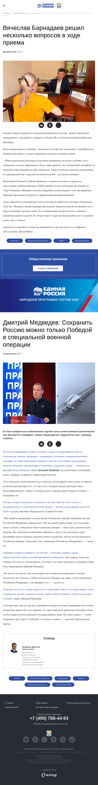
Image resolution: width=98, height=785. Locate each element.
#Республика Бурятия (39, 678)
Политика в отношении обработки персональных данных (49, 760)
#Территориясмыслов (37, 685)
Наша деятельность (21, 13)
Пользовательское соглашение (49, 755)
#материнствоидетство (38, 241)
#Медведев (63, 678)
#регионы (14, 241)
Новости (36, 13)
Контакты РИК (11, 707)
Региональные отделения (78, 703)
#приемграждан (82, 241)
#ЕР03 (17, 678)
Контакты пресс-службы (47, 707)
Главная (6, 13)
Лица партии (41, 703)
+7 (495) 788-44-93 (49, 718)
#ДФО (61, 241)
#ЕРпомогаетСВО (63, 685)
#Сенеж (81, 678)
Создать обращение (48, 268)
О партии (9, 703)
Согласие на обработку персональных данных (49, 762)
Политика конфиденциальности (49, 758)
